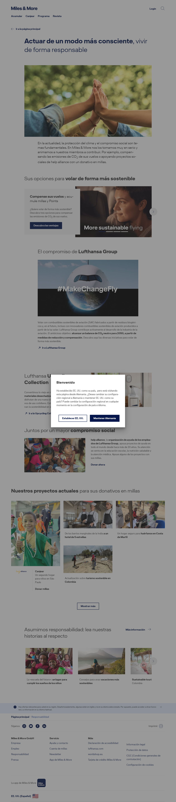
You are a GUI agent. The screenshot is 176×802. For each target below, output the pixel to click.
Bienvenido (65, 382)
